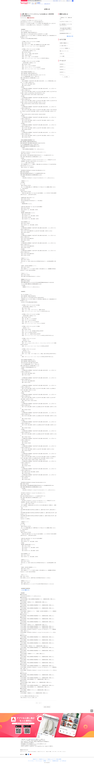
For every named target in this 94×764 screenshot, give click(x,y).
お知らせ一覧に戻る (47, 706)
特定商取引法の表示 (55, 760)
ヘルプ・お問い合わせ (63, 760)
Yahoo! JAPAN (55, 0)
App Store (33, 739)
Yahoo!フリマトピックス (41, 751)
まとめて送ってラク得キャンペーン (66, 21)
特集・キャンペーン (30, 17)
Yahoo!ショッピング (51, 759)
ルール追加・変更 (64, 45)
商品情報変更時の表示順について (65, 33)
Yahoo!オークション (42, 759)
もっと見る (66, 76)
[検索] (72, 1)
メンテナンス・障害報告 (65, 48)
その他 (62, 53)
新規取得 (38, 2)
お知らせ (47, 9)
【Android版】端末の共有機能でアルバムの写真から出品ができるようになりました (66, 29)
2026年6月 (63, 69)
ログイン (33, 3)
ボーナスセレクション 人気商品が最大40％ (43, 3)
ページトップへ (91, 710)
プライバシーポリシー (31, 760)
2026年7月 (63, 66)
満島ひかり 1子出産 (69, 0)
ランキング (64, 751)
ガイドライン (49, 760)
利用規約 (44, 760)
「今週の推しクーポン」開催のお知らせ (66, 18)
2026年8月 (63, 64)
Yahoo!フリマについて (23, 751)
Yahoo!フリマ (35, 759)
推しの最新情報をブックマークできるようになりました (66, 25)
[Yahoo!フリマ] (25, 3)
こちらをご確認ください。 (25, 589)
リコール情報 (62, 56)
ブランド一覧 (59, 751)
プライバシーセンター (39, 760)
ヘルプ (59, 0)
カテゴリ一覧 (54, 751)
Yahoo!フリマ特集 (48, 751)
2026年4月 (63, 74)
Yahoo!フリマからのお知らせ (32, 751)
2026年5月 (63, 72)
